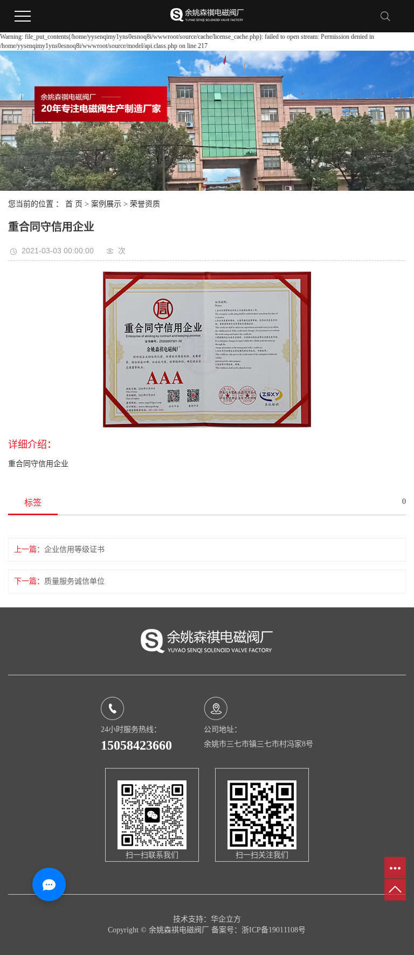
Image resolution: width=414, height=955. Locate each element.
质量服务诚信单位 (74, 581)
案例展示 (106, 204)
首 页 (73, 204)
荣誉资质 (145, 204)
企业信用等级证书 (74, 549)
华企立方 (226, 919)
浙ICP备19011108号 (274, 930)
